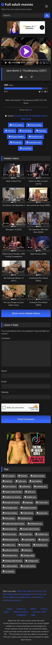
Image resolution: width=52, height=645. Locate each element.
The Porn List (40, 594)
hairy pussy (9, 518)
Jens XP (28, 116)
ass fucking (26, 131)
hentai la (39, 597)
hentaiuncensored (12, 600)
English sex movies (12, 497)
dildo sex (31, 492)
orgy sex (44, 539)
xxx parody (26, 148)
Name (4, 371)
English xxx (31, 497)
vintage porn (33, 561)
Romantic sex (41, 545)
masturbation (29, 539)
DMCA (33, 609)
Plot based (16, 142)
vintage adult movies (13, 561)
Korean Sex (27, 534)
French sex (42, 502)
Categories (22, 615)
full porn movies (17, 136)
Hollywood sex (36, 524)
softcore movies (11, 550)
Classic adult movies (13, 492)
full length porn (11, 508)
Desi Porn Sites (24, 591)
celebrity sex (41, 486)
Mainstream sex (11, 539)
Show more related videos (26, 313)
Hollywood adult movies (14, 524)
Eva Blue (18, 116)
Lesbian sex (42, 534)
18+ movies (9, 476)
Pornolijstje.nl (26, 594)
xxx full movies (29, 566)
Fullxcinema (28, 513)
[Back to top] (44, 637)
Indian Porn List (27, 597)
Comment (5, 338)
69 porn (24, 476)
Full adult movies (18, 4)
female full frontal (12, 502)
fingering (41, 131)
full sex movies (11, 513)
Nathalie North (39, 116)
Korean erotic (10, 534)
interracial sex (10, 529)
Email (4, 382)
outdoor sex (10, 545)
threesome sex (35, 142)
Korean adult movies (31, 529)
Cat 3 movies (10, 486)
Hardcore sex (36, 136)
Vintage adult (28, 555)
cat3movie (26, 486)
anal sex (11, 131)
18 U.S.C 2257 (39, 612)
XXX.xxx (37, 591)
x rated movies (11, 566)
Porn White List (11, 597)
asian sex (22, 481)
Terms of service (21, 612)
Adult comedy (35, 125)
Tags (33, 615)
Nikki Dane (26, 119)
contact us (21, 609)
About (9, 609)
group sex (43, 513)
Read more (25, 110)
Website (5, 392)
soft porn (27, 550)
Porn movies (17, 125)
